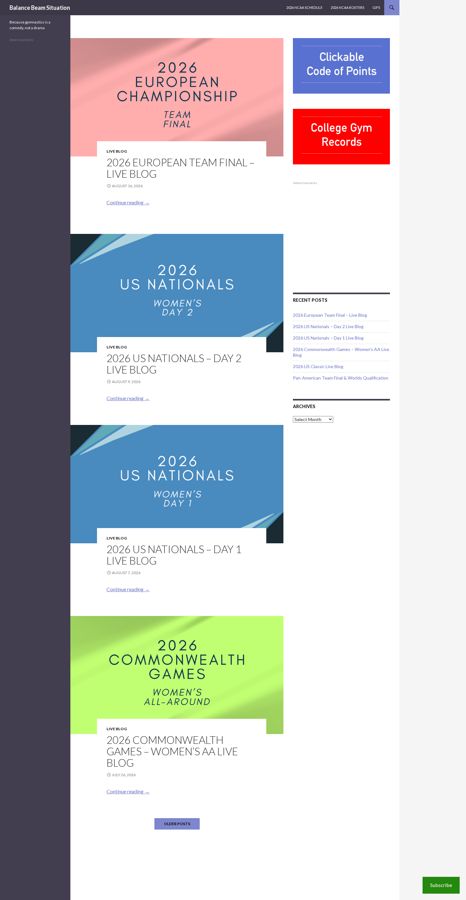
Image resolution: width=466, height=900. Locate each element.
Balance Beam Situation (40, 7)
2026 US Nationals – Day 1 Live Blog (174, 555)
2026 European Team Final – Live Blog (181, 168)
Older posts (177, 824)
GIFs (376, 7)
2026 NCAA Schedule (304, 7)
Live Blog (117, 151)
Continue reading (128, 202)
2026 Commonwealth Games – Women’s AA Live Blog (172, 751)
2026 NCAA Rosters (347, 7)
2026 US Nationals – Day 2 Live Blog (174, 364)
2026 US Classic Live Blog (318, 366)
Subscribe (441, 885)
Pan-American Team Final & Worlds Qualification (340, 378)
